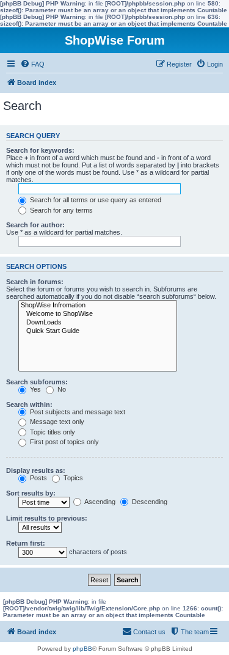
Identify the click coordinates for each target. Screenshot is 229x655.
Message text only (56, 421)
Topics (72, 477)
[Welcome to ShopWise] (98, 314)
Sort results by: (31, 493)
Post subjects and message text (76, 411)
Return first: (25, 543)
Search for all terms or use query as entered (94, 199)
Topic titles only (51, 432)
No (61, 389)
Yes (34, 389)
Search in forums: (35, 281)
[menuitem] (32, 64)
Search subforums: (37, 382)
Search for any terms (60, 210)
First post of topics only (63, 441)
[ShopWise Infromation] (98, 305)
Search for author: (35, 225)
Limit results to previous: (46, 518)
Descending (148, 501)
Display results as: (35, 470)
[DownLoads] (98, 322)
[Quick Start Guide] (98, 331)
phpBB (82, 648)
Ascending (99, 501)
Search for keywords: (40, 150)
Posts (37, 477)
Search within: (29, 404)
